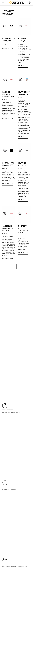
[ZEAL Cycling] (16, 2)
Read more (5, 48)
